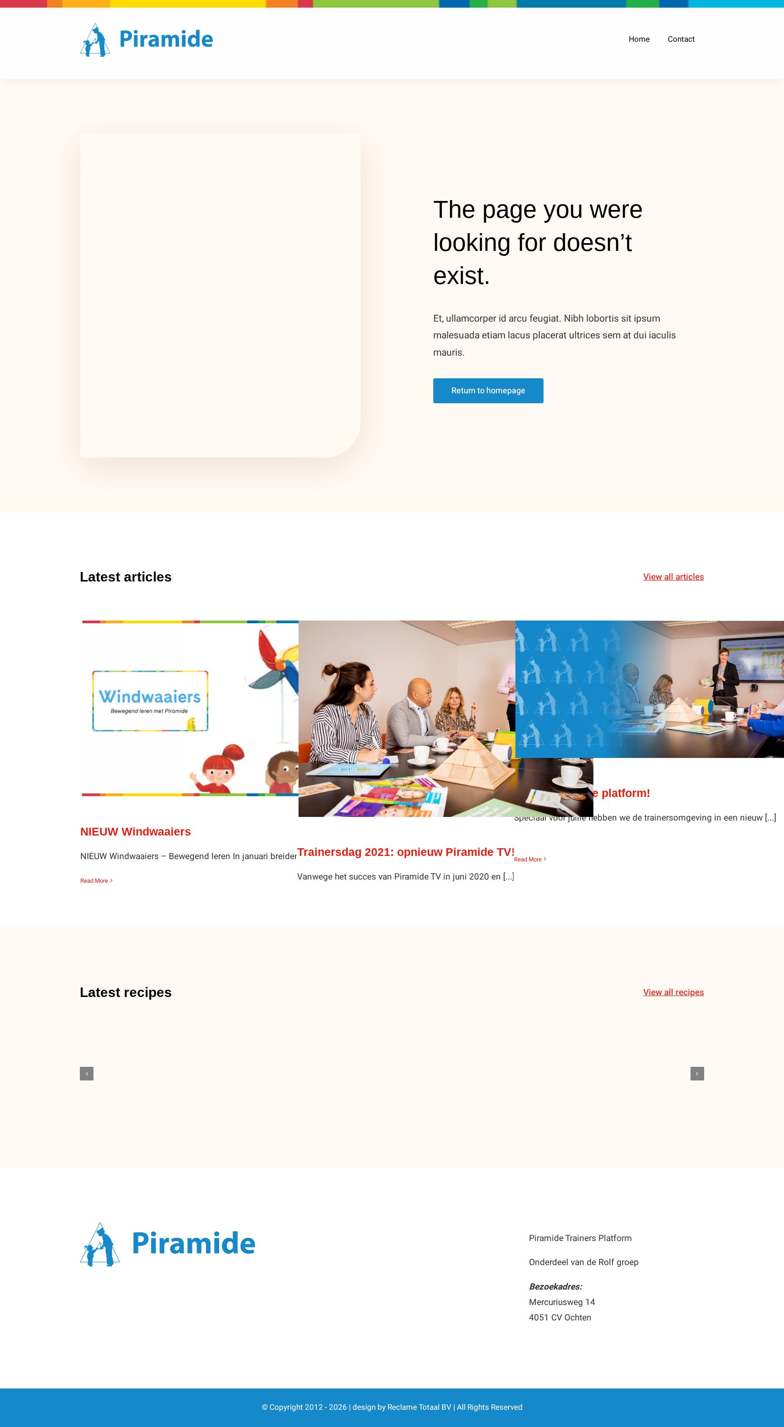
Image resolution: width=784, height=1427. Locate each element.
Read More (94, 880)
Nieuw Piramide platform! (663, 680)
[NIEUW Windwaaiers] (229, 709)
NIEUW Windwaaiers (229, 699)
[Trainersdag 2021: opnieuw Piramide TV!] (446, 719)
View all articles (673, 577)
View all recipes (673, 992)
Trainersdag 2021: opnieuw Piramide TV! (446, 709)
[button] (86, 1073)
